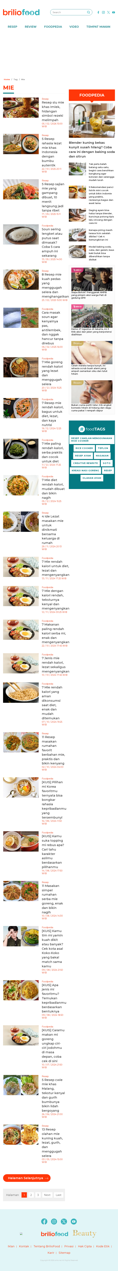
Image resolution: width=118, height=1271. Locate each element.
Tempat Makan (98, 26)
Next (47, 1195)
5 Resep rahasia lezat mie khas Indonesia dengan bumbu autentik (52, 152)
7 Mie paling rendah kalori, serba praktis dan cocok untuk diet (53, 452)
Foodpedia (53, 26)
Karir (51, 1252)
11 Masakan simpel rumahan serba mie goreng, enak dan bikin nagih (52, 899)
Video (74, 26)
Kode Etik (103, 1246)
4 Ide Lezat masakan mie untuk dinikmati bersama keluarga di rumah (52, 530)
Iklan (11, 1246)
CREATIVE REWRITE (85, 463)
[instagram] (103, 12)
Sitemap (64, 1252)
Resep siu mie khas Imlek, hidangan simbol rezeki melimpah (53, 111)
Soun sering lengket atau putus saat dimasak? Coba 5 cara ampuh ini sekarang (52, 242)
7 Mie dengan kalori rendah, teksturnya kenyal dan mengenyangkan (55, 599)
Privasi (69, 1246)
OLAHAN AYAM (92, 478)
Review (31, 26)
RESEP (108, 470)
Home (7, 79)
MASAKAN (102, 455)
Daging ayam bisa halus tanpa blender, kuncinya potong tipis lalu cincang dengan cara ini (101, 216)
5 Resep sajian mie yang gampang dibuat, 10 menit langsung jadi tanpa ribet (53, 197)
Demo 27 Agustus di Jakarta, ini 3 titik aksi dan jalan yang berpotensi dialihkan (91, 332)
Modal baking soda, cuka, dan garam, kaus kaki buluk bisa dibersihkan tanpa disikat (101, 253)
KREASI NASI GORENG (85, 470)
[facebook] (98, 12)
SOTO (106, 463)
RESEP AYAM (83, 455)
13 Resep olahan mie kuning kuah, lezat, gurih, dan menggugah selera (52, 1143)
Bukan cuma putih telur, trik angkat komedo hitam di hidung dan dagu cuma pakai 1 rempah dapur (91, 408)
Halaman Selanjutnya (25, 1178)
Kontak (24, 1246)
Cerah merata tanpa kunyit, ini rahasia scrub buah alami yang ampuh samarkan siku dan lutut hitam (89, 369)
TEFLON (103, 448)
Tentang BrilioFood (46, 1246)
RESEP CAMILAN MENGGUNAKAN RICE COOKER (91, 439)
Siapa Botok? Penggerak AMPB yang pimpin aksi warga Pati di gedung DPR (89, 295)
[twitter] (108, 12)
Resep (12, 26)
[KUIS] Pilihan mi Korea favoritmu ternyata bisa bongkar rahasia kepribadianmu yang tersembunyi (54, 799)
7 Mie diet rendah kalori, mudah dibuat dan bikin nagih (53, 488)
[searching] (88, 12)
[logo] (21, 12)
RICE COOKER (84, 448)
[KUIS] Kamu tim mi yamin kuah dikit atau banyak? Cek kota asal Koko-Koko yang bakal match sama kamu (52, 948)
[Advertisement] (59, 54)
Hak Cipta (85, 1246)
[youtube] (113, 12)
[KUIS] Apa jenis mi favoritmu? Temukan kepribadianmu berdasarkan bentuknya (54, 998)
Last (58, 1195)
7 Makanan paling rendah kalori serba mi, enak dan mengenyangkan (55, 633)
